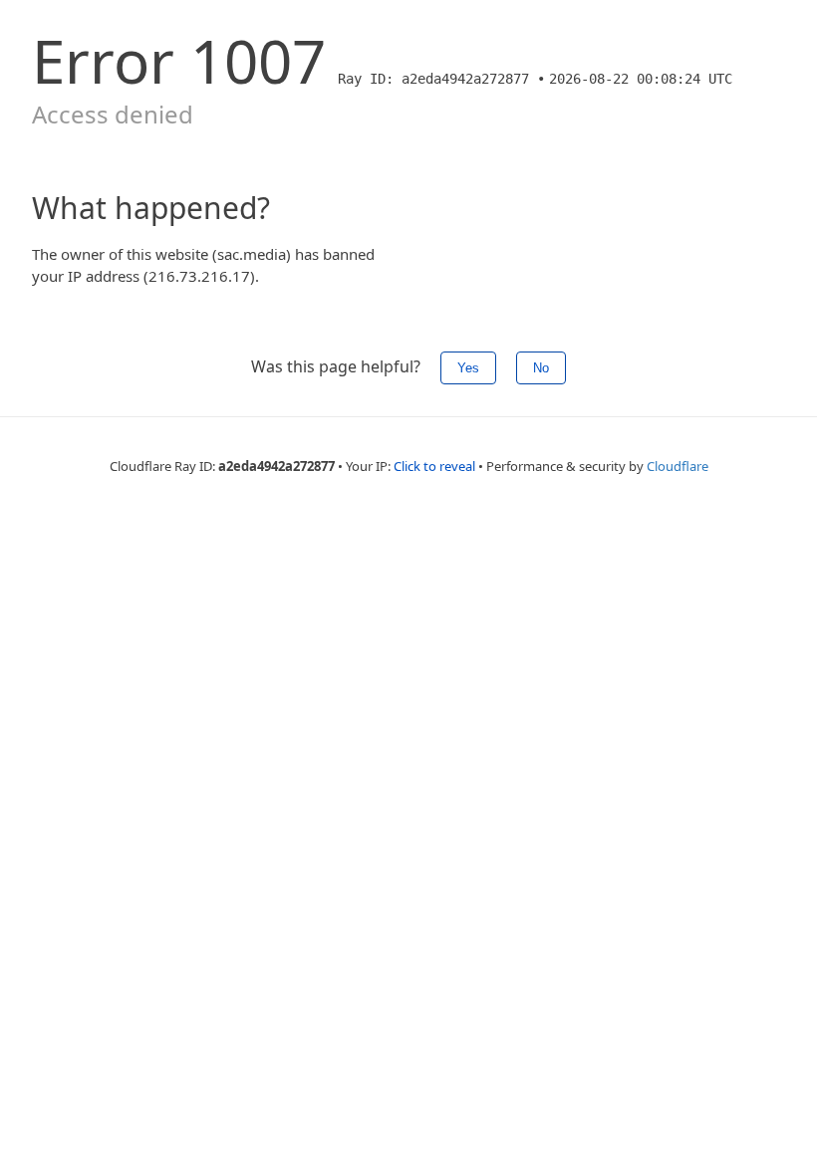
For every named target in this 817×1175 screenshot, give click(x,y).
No (541, 367)
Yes (468, 367)
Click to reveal (434, 466)
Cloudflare (677, 466)
